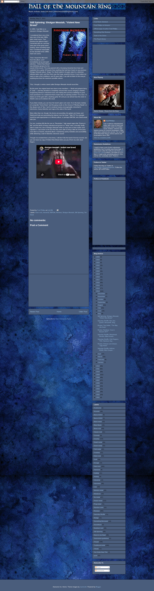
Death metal (98, 442)
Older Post (83, 312)
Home (59, 312)
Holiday (96, 476)
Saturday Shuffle (99, 514)
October (101, 299)
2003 (98, 391)
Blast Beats (97, 425)
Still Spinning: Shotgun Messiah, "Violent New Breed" (108, 317)
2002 (98, 394)
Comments (100, 570)
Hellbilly (96, 473)
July (99, 308)
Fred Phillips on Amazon (102, 25)
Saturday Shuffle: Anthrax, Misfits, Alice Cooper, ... (106, 349)
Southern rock (98, 528)
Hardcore (97, 469)
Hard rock (97, 466)
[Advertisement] (58, 290)
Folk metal (97, 449)
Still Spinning (79, 212)
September (102, 302)
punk (95, 555)
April (99, 354)
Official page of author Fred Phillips (105, 29)
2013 (98, 291)
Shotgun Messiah (68, 212)
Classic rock (98, 432)
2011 (98, 369)
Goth (95, 459)
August (100, 305)
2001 (98, 397)
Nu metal (97, 497)
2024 (98, 260)
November (101, 296)
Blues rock (97, 428)
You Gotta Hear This (100, 552)
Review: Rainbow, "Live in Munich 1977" (106, 331)
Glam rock (38, 212)
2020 (98, 271)
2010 (98, 371)
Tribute (96, 549)
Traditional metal (99, 545)
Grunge (96, 463)
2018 (98, 277)
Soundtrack (98, 524)
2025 (98, 257)
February (101, 359)
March (100, 356)
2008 (98, 377)
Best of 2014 (98, 415)
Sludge (96, 518)
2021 (98, 268)
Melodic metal (98, 490)
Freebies (97, 452)
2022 (98, 265)
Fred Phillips (110, 121)
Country (96, 439)
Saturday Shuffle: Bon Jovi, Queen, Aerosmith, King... (107, 321)
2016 (98, 282)
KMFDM (52, 212)
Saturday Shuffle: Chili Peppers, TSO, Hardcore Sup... (108, 340)
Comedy (97, 435)
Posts (98, 567)
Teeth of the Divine (100, 35)
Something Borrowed (101, 521)
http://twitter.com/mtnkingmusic (104, 167)
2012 (98, 366)
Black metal (98, 421)
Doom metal (98, 445)
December (101, 293)
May (99, 313)
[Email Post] (57, 210)
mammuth (83, 587)
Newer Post (34, 312)
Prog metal (97, 504)
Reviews (59, 212)
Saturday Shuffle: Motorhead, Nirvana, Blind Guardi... (107, 335)
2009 (98, 374)
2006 (98, 383)
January (101, 362)
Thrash (96, 542)
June (100, 311)
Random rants (98, 507)
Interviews (97, 483)
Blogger (98, 587)
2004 (98, 389)
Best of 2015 (98, 418)
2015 (98, 285)
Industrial (46, 212)
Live (95, 487)
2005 (98, 386)
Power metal (98, 500)
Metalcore (97, 494)
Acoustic (97, 411)
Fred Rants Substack (101, 22)
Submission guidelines (101, 538)
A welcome (97, 408)
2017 (98, 280)
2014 (98, 288)
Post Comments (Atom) (63, 319)
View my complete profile (102, 138)
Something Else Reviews (102, 32)
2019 (98, 274)
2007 (98, 380)
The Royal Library (100, 39)
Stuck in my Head (100, 535)
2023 (98, 262)
